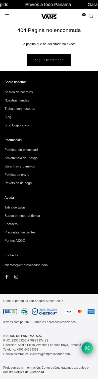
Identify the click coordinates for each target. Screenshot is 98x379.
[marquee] (49, 4)
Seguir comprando (49, 60)
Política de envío (17, 175)
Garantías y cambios (20, 166)
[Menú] (7, 16)
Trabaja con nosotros (20, 109)
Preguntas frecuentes (20, 232)
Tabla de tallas (15, 207)
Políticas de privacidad (21, 150)
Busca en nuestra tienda (22, 216)
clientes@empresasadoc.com (26, 265)
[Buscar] (90, 15)
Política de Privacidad (29, 372)
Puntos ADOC (15, 241)
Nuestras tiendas (17, 100)
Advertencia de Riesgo (21, 158)
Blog (8, 117)
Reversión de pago (18, 183)
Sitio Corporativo (17, 125)
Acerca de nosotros (19, 92)
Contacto (11, 224)
